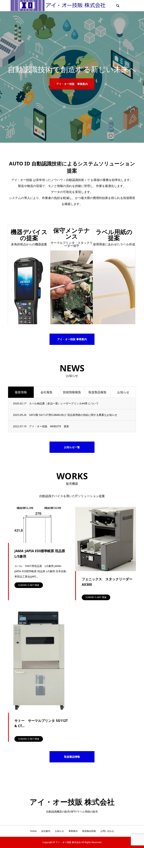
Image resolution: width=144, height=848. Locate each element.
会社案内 (45, 831)
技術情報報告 (72, 392)
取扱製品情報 (72, 756)
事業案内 (73, 831)
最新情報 (21, 392)
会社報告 (46, 392)
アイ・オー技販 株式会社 (72, 802)
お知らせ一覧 (72, 447)
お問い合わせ (107, 831)
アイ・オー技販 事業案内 (72, 84)
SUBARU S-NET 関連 (28, 585)
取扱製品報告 (97, 392)
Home (33, 831)
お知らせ (123, 392)
